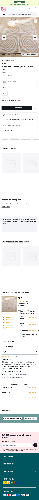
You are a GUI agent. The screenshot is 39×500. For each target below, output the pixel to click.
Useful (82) (14, 384)
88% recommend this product (28, 335)
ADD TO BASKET (17, 108)
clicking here (19, 450)
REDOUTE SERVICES (8, 464)
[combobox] (19, 342)
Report (26, 384)
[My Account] (30, 8)
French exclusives (8, 471)
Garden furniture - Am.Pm (12, 418)
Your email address (8, 441)
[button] (35, 8)
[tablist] (9, 54)
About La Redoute (8, 456)
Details (4, 72)
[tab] (3, 54)
